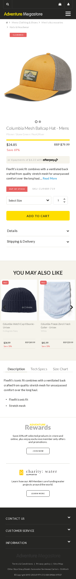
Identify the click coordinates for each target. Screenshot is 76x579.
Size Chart (60, 369)
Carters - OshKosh (60, 569)
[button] (7, 4)
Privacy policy (43, 563)
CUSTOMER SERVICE (20, 530)
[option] (38, 77)
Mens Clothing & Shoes (25, 22)
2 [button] (40, 122)
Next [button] (72, 307)
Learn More (38, 493)
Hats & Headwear (19, 27)
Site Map (58, 563)
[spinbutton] (60, 200)
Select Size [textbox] (15, 200)
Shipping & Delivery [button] (21, 241)
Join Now (38, 451)
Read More (50, 178)
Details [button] (12, 231)
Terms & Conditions (22, 563)
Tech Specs (39, 369)
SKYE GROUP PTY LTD (35, 575)
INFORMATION (16, 543)
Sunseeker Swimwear (41, 569)
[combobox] (28, 200)
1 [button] (36, 122)
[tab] (38, 231)
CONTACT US (15, 518)
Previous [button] (4, 307)
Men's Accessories (52, 22)
